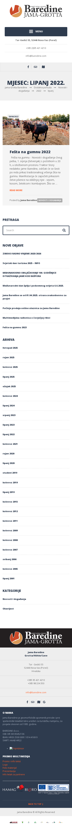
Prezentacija (9, 771)
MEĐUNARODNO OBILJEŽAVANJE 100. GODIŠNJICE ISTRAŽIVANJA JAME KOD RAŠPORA (29, 274)
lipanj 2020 (9, 463)
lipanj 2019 (9, 492)
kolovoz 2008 (10, 540)
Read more (16, 190)
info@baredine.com (36, 692)
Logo (5, 764)
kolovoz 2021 (10, 443)
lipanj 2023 (9, 424)
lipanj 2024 (9, 405)
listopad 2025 (10, 347)
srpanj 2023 (9, 415)
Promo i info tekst (12, 761)
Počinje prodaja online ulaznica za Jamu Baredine (31, 308)
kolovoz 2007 (10, 549)
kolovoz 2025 (10, 367)
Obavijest (8, 608)
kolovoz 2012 (10, 511)
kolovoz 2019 (10, 482)
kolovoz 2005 (10, 568)
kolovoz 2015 (10, 501)
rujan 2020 (8, 453)
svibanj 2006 (9, 559)
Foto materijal (10, 767)
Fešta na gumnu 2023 (15, 327)
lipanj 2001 (9, 578)
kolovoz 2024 (10, 396)
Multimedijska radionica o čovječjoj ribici (26, 317)
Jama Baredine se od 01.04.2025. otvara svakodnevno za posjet (34, 297)
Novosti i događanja (49, 200)
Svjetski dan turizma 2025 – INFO (21, 263)
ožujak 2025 (9, 386)
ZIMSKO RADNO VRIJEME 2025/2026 (22, 253)
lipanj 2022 (9, 434)
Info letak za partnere (14, 774)
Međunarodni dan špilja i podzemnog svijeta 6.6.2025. (33, 285)
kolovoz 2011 (10, 520)
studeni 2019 (10, 472)
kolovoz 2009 (10, 530)
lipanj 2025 (9, 376)
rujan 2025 (8, 357)
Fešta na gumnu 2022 (30, 151)
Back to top (35, 804)
